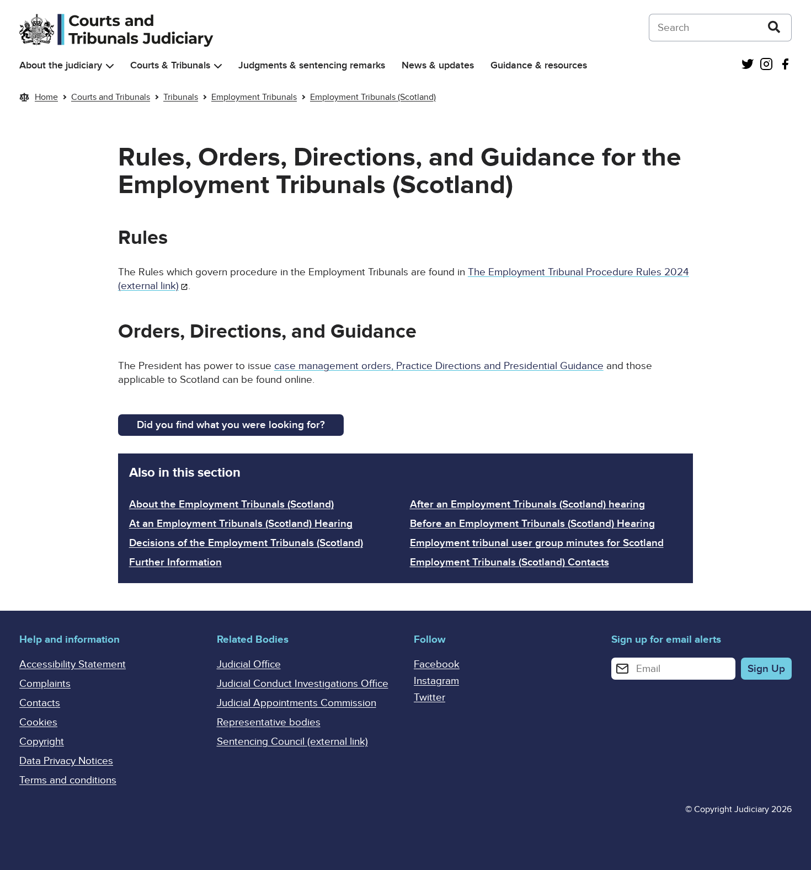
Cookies (38, 722)
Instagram (436, 681)
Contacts (39, 703)
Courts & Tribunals (170, 65)
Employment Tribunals (254, 97)
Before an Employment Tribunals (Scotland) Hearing (532, 523)
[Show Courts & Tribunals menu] (218, 66)
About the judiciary (60, 65)
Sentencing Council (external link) (292, 741)
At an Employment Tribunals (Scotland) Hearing (241, 523)
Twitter (429, 697)
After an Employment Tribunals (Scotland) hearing (527, 504)
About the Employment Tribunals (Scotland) (231, 504)
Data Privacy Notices (66, 761)
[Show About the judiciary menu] (110, 66)
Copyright (41, 741)
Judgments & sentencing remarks (311, 65)
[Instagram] (766, 65)
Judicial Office (249, 664)
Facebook (437, 664)
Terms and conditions (67, 780)
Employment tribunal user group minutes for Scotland (537, 543)
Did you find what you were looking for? (231, 425)
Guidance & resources (538, 65)
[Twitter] (747, 65)
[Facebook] (785, 65)
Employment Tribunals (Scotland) (373, 97)
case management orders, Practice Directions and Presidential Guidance (439, 366)
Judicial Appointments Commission (296, 703)
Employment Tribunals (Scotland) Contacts (509, 562)
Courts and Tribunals (110, 97)
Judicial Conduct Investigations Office (302, 683)
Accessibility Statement (72, 664)
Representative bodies (269, 722)
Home (46, 97)
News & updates (438, 65)
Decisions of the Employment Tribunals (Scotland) (246, 543)
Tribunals (180, 97)
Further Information (175, 562)
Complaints (45, 683)
